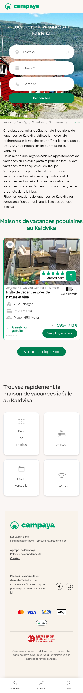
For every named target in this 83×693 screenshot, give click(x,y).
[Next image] (72, 289)
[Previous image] (11, 289)
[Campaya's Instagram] (69, 586)
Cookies (15, 558)
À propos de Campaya (23, 550)
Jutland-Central (33, 287)
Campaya (7, 122)
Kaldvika (74, 122)
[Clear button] (67, 52)
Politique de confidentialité (25, 554)
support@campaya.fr (24, 541)
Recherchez (41, 98)
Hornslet (53, 287)
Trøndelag (38, 122)
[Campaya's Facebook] (59, 586)
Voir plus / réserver (59, 333)
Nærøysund (57, 122)
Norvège (22, 122)
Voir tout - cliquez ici (41, 351)
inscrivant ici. (18, 584)
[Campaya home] (21, 6)
